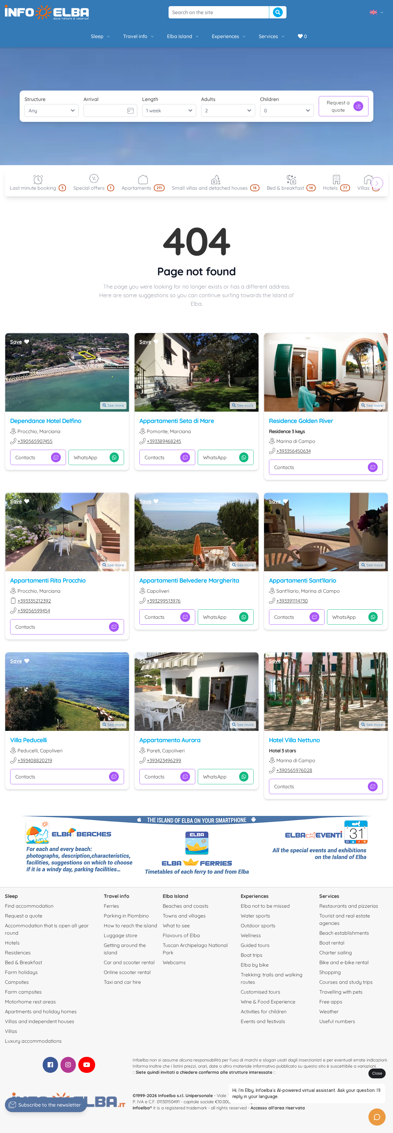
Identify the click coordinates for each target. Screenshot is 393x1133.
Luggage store (120, 935)
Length (150, 99)
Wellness (251, 935)
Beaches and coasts (185, 906)
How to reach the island (130, 925)
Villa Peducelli (28, 740)
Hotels (12, 943)
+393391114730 (292, 601)
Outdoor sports (258, 925)
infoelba (141, 1108)
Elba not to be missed (265, 906)
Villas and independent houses (39, 1021)
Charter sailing (335, 952)
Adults (208, 99)
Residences (18, 952)
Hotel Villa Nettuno (294, 740)
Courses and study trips (346, 982)
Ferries (111, 906)
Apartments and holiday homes (41, 1011)
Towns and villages (184, 916)
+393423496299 (164, 760)
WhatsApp (85, 457)
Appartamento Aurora (169, 740)
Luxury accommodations (33, 1041)
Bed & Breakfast (23, 962)
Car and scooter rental (129, 962)
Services (268, 36)
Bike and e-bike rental (344, 962)
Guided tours (255, 945)
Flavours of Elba (181, 935)
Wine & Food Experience (268, 1002)
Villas (11, 1031)
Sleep (97, 36)
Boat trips (252, 955)
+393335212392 (34, 601)
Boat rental (331, 943)
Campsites (17, 982)
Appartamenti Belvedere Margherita (189, 580)
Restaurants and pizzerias (348, 906)
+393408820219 (35, 760)
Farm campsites (23, 992)
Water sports (255, 916)
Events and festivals (263, 1021)
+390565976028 (294, 770)
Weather (329, 1011)
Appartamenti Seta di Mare (176, 421)
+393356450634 (293, 451)
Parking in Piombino (126, 916)
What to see (176, 925)
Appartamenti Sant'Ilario (302, 580)
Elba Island (179, 36)
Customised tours (260, 992)
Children (269, 99)
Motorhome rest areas (30, 1002)
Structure (35, 99)
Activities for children (263, 1011)
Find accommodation (29, 906)
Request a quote (338, 106)
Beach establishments (344, 933)
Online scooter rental (127, 972)
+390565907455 (35, 441)
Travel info (135, 36)
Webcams (174, 962)
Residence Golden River (301, 421)
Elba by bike (255, 965)
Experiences (225, 36)
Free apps (330, 1002)
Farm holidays (21, 972)
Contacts (25, 457)
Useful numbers (337, 1021)
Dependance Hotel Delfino (45, 421)
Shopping (330, 972)
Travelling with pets (341, 992)
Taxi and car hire (122, 982)
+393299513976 (164, 601)
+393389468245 (164, 441)
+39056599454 (34, 610)
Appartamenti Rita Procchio (47, 580)
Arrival (91, 99)
